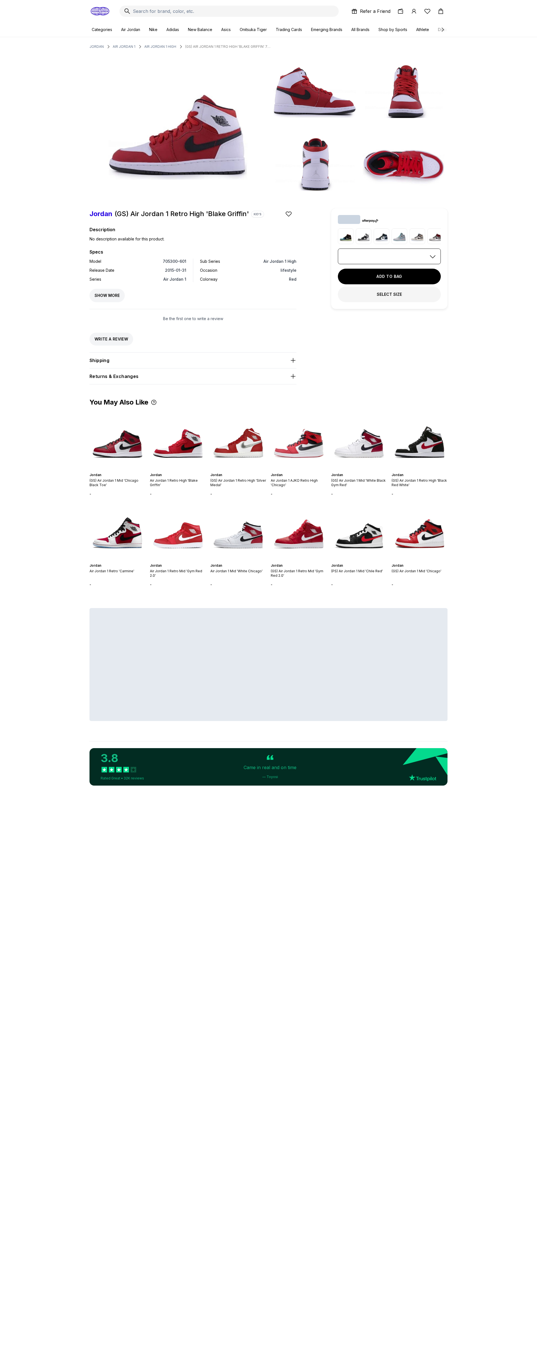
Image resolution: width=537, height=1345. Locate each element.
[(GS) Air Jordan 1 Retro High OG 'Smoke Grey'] (435, 236)
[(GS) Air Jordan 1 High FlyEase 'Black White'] (363, 236)
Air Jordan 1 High (160, 46)
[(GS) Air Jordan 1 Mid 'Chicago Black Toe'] (117, 439)
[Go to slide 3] (116, 470)
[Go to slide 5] (120, 470)
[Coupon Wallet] (400, 11)
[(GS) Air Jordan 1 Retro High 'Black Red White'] (419, 439)
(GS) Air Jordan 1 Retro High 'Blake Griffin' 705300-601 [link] (228, 46)
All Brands (360, 29)
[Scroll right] (442, 29)
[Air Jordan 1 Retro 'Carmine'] (117, 530)
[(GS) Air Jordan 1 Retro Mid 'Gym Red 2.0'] (299, 530)
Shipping (99, 360)
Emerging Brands (326, 29)
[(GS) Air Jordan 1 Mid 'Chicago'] (419, 530)
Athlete (422, 29)
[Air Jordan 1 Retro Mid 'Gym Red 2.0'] (178, 530)
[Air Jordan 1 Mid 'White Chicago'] (238, 530)
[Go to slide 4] (118, 470)
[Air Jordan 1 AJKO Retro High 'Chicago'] (299, 439)
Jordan (97, 46)
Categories (102, 29)
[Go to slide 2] (114, 470)
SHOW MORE (107, 295)
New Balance (200, 29)
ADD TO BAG (389, 276)
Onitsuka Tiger (253, 29)
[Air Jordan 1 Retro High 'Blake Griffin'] (178, 439)
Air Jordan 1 (124, 46)
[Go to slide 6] (123, 470)
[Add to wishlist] (289, 213)
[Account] (414, 11)
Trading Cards (289, 29)
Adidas (172, 29)
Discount (446, 29)
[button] (153, 402)
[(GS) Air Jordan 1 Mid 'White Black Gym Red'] (359, 439)
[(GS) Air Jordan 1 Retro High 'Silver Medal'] (238, 439)
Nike (153, 29)
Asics (226, 29)
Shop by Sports (392, 29)
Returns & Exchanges (114, 376)
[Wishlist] (427, 11)
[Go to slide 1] (111, 470)
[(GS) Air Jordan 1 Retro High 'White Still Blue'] (399, 236)
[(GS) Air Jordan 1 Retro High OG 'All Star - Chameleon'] (381, 236)
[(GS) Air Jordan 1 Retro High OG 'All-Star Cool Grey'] (417, 236)
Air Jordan (130, 29)
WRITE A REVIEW (111, 339)
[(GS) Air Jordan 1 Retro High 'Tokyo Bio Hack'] (346, 236)
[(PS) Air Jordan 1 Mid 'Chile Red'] (359, 530)
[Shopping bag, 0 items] (440, 11)
